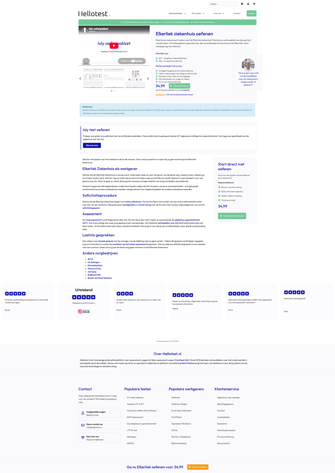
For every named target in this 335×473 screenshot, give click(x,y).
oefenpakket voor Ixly (168, 223)
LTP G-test (132, 430)
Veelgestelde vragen (96, 412)
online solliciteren (133, 201)
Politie (174, 430)
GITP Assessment (135, 417)
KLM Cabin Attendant (181, 410)
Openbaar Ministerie (181, 423)
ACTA (90, 259)
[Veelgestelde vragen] (82, 412)
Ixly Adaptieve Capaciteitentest (141, 423)
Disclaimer (222, 423)
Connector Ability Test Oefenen (142, 410)
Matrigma (131, 436)
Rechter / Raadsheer (181, 436)
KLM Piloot (176, 417)
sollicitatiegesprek (91, 208)
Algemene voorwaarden (228, 397)
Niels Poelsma (188, 363)
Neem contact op (94, 424)
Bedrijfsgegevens (225, 404)
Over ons (217, 13)
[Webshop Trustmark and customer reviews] (84, 311)
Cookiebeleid (223, 417)
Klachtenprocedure (226, 430)
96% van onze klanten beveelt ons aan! (180, 95)
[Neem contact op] (82, 425)
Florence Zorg (94, 268)
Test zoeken (196, 13)
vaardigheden (128, 204)
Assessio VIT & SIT (135, 404)
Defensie (175, 397)
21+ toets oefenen (135, 397)
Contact (236, 13)
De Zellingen (94, 262)
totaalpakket (185, 90)
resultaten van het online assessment (129, 244)
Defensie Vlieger (179, 404)
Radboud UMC (94, 274)
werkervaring (144, 204)
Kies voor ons (92, 436)
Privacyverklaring (225, 436)
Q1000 (130, 443)
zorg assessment (94, 219)
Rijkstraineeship (178, 443)
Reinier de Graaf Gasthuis (100, 278)
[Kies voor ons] (82, 437)
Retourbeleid (223, 443)
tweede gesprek (105, 241)
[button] (80, 78)
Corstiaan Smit (182, 360)
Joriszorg (92, 271)
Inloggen (251, 13)
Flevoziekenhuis (95, 265)
